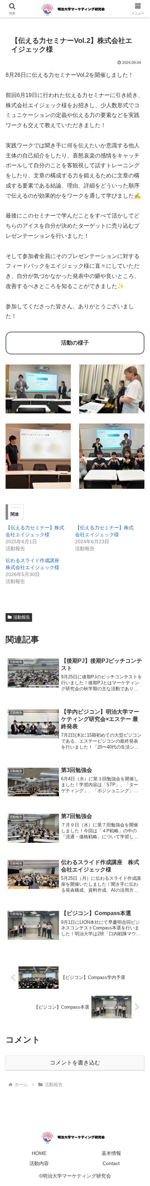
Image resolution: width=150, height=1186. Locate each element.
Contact (111, 1163)
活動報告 (21, 617)
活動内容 (39, 1163)
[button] (135, 959)
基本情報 (111, 1153)
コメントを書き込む (75, 1063)
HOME (39, 1153)
